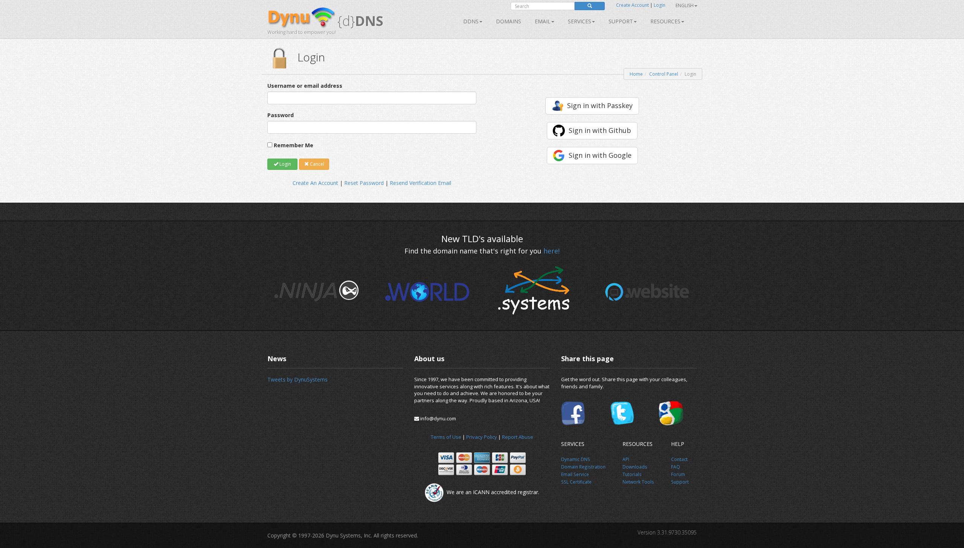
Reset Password (364, 182)
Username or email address (304, 85)
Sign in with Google (600, 155)
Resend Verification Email (420, 182)
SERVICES (579, 21)
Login (659, 5)
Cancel (316, 164)
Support (621, 21)
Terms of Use (446, 437)
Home (636, 74)
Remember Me (293, 145)
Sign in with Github (600, 130)
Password (280, 115)
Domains (508, 21)
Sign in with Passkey (600, 105)
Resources (665, 21)
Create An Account (315, 182)
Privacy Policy (481, 437)
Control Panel (663, 74)
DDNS (471, 21)
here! (551, 250)
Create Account (632, 5)
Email (543, 21)
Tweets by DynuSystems (297, 379)
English (685, 5)
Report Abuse (517, 437)
